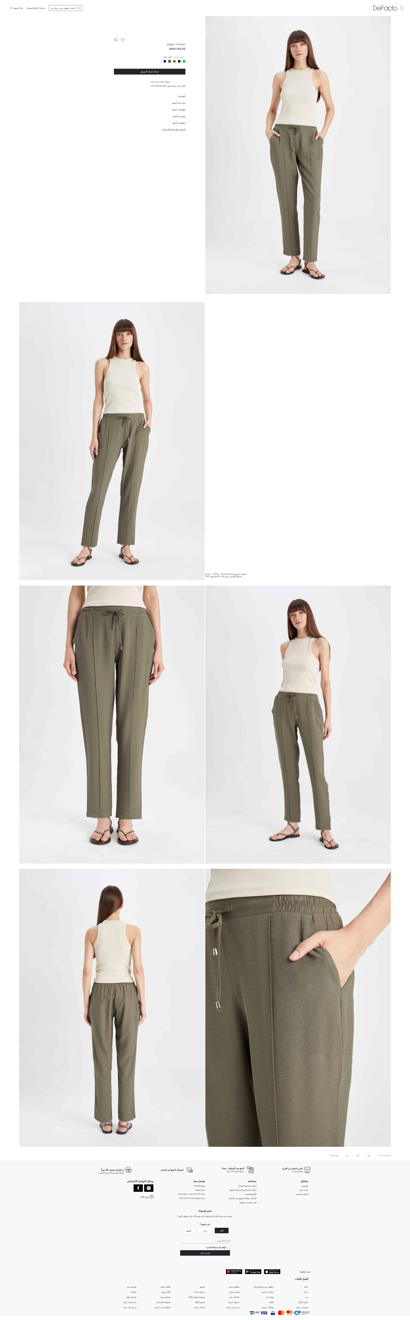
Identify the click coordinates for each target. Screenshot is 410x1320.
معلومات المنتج (178, 109)
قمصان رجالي (199, 1307)
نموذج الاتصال (199, 1186)
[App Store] (272, 1271)
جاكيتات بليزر (234, 1297)
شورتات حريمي (302, 1307)
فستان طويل (131, 1297)
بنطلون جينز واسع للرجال (263, 1287)
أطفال (188, 1230)
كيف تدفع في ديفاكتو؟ (248, 1202)
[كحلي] (164, 61)
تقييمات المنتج (179, 116)
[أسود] (179, 61)
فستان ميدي (166, 1297)
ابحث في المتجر (178, 102)
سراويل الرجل (233, 1302)
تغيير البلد (144, 1196)
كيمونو (202, 1287)
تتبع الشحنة (249, 1194)
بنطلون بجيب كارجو (163, 1307)
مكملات (133, 1292)
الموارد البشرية (302, 1194)
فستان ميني (131, 1287)
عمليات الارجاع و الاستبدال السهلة (243, 1190)
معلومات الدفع (179, 122)
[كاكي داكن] (169, 61)
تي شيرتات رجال (129, 1302)
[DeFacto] (385, 8)
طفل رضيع (166, 1292)
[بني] (174, 61)
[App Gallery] (234, 1271)
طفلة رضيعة (166, 1287)
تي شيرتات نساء (129, 1307)
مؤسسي (304, 1186)
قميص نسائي (234, 1292)
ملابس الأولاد (303, 1302)
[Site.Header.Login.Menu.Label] (402, 8)
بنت (306, 1297)
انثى (221, 1230)
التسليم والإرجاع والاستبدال (173, 129)
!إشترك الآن (205, 1253)
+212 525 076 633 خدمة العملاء (191, 1198)
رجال (306, 1292)
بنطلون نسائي (233, 1287)
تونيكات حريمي (268, 1307)
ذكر (205, 1230)
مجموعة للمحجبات (163, 1302)
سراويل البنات (199, 1292)
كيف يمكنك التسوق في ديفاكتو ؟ (241, 1198)
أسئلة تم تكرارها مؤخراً (248, 1186)
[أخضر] (184, 61)
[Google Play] (253, 1271)
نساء (306, 1287)
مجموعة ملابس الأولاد (196, 1297)
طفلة (272, 1302)
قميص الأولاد (200, 1302)
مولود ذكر (270, 1297)
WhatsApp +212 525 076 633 (191, 1194)
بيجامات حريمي (267, 1292)
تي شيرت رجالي (232, 1307)
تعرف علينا (303, 1190)
